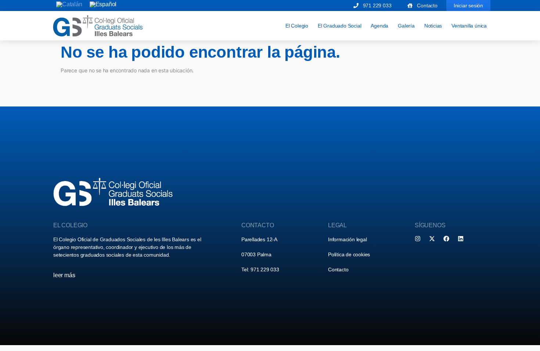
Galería (406, 26)
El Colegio (296, 26)
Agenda (379, 26)
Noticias (433, 26)
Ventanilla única (469, 26)
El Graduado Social (339, 26)
